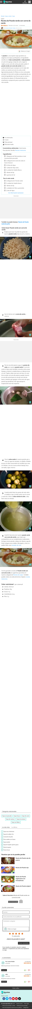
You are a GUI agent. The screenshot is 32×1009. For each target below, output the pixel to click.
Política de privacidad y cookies (8, 1005)
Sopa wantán (6, 842)
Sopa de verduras (21, 819)
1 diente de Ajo (10, 172)
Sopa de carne (25, 816)
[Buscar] (30, 2)
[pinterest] (16, 998)
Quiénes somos (19, 1003)
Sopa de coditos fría (8, 834)
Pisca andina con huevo (9, 839)
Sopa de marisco (10, 819)
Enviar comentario (24, 943)
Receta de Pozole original (23, 886)
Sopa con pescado (7, 816)
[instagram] (10, 998)
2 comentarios (22, 25)
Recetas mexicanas (20, 150)
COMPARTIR (25, 3)
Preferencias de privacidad (22, 1005)
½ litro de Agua (10, 190)
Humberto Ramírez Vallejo (10, 28)
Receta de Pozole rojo (22, 868)
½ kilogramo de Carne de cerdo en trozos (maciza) (14, 162)
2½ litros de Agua (11, 165)
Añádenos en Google (25, 51)
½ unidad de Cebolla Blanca (14, 170)
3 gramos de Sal (10, 175)
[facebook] (3, 998)
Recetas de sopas (18, 575)
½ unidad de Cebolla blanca (14, 183)
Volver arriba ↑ (16, 988)
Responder (4, 970)
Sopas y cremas (8, 16)
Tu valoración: (16, 936)
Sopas (13, 16)
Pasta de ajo (6, 850)
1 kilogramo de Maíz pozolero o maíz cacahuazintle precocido (15, 157)
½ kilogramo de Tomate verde (14, 181)
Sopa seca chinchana (8, 831)
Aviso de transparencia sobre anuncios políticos (12, 1007)
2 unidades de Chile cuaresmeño (15, 188)
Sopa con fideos (16, 822)
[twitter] (7, 998)
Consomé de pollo (8, 837)
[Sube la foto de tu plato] (21, 901)
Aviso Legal (26, 1003)
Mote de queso (7, 847)
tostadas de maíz (16, 545)
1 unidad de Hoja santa (12, 168)
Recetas (2, 16)
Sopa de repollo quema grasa (10, 845)
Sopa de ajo (17, 816)
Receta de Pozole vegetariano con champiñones (21, 879)
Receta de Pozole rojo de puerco (23, 859)
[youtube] (13, 998)
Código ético (26, 1007)
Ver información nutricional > (16, 193)
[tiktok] (19, 998)
